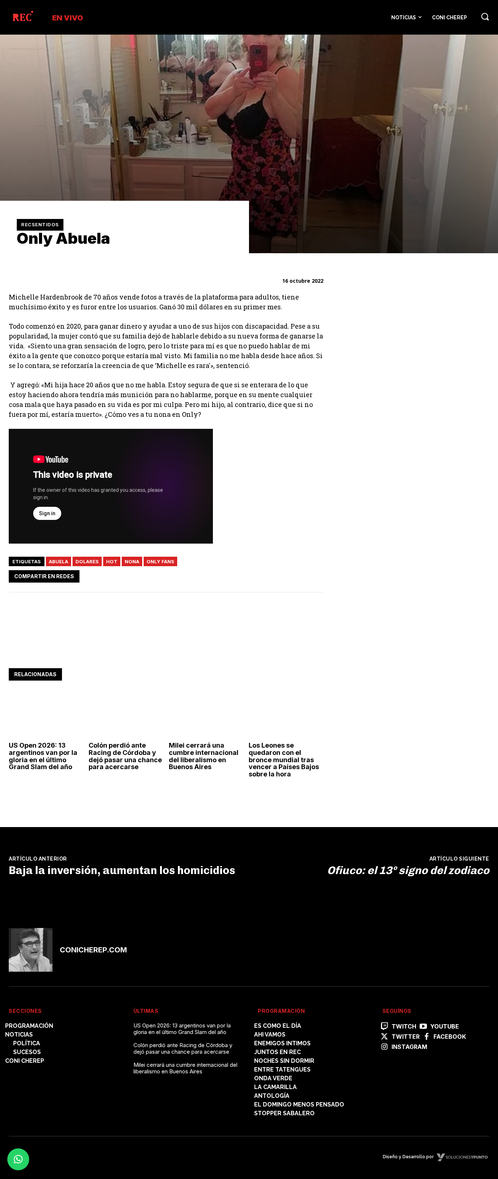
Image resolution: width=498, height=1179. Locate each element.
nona (132, 561)
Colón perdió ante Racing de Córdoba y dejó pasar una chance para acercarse (125, 756)
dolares (87, 561)
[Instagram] (385, 1047)
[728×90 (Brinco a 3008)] (141, 645)
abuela (58, 561)
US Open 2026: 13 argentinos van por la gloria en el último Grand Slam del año (43, 756)
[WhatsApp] (282, 575)
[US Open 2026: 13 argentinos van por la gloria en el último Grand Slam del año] (46, 715)
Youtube (444, 1026)
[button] (485, 16)
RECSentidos (40, 224)
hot (111, 561)
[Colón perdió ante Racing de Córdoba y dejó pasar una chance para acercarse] (126, 715)
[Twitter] (265, 575)
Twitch (404, 1026)
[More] (315, 575)
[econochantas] (395, 491)
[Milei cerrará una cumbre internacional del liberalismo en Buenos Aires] (206, 715)
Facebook (449, 1036)
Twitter (406, 1036)
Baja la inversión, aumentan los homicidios (122, 870)
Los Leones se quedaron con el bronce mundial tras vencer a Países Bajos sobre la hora (284, 759)
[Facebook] (248, 575)
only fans (160, 561)
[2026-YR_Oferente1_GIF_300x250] (395, 593)
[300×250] (395, 371)
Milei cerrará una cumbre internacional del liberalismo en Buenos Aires (203, 756)
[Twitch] (385, 1027)
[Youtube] (423, 1027)
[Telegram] (298, 575)
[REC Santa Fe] (22, 17)
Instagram (409, 1046)
